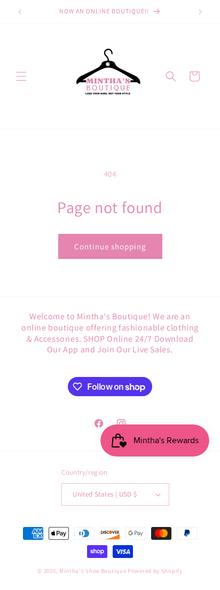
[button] (21, 76)
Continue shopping (110, 246)
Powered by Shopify (155, 571)
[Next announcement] (200, 11)
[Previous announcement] (20, 11)
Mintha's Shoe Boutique (92, 571)
